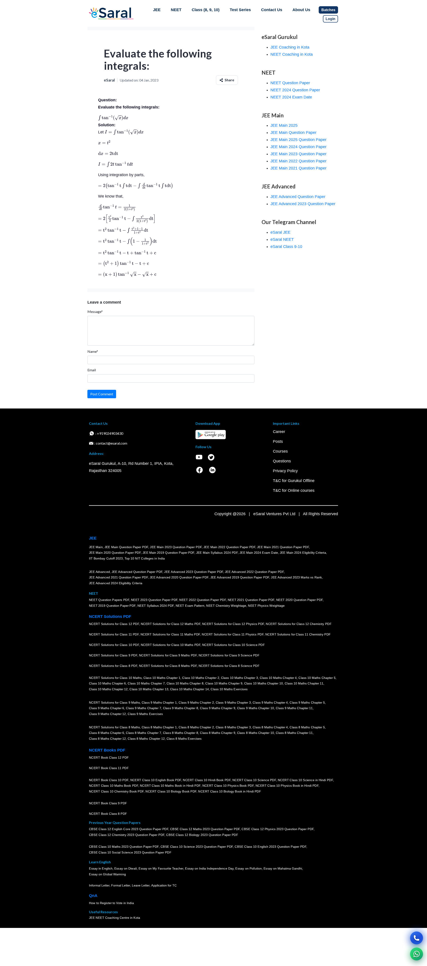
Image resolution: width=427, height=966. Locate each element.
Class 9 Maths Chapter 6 (106, 708)
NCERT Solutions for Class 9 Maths (114, 702)
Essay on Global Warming (107, 874)
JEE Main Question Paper (293, 132)
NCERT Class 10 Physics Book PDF (228, 785)
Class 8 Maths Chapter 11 (294, 733)
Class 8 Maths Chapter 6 (106, 733)
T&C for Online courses (293, 490)
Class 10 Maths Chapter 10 (263, 683)
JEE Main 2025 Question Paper (298, 139)
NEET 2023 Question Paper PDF (154, 600)
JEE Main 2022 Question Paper (298, 161)
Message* (95, 311)
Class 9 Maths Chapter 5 (307, 702)
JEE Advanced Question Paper (297, 196)
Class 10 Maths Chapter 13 (148, 689)
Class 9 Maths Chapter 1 (159, 702)
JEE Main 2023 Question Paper (298, 154)
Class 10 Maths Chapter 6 (107, 683)
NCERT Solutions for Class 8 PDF (113, 666)
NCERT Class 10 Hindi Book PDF (206, 780)
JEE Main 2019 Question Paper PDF (168, 552)
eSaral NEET (282, 239)
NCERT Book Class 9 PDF (108, 803)
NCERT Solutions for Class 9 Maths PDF (168, 655)
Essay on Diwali (125, 868)
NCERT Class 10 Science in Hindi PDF (305, 780)
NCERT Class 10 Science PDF (254, 780)
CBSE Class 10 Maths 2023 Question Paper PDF (124, 846)
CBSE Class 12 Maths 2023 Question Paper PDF (205, 829)
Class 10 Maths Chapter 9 (223, 683)
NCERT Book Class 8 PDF (108, 813)
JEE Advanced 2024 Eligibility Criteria (115, 583)
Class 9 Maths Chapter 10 (255, 708)
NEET (176, 10)
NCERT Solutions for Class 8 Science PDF (229, 666)
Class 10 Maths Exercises (229, 689)
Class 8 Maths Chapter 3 (233, 727)
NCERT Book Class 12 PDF (109, 757)
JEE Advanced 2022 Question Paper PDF (254, 572)
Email (91, 370)
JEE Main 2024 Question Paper (298, 147)
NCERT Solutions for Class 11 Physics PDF (233, 634)
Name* (92, 351)
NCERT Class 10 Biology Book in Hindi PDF (229, 791)
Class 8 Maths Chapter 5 (307, 727)
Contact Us (271, 10)
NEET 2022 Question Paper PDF (202, 600)
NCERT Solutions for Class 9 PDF (113, 655)
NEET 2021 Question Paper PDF (251, 600)
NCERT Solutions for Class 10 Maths (115, 678)
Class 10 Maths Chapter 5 (316, 678)
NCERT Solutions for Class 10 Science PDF (233, 645)
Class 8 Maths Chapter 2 (196, 727)
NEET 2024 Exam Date (291, 97)
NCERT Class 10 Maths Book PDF (113, 785)
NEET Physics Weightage (266, 605)
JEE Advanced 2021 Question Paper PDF (118, 577)
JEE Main (96, 547)
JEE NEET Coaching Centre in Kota (114, 917)
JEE (157, 10)
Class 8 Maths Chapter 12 (107, 738)
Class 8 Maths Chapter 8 (180, 733)
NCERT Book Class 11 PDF (109, 768)
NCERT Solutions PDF (110, 616)
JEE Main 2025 (284, 125)
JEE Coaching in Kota (289, 47)
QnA (93, 895)
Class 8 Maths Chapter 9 (217, 733)
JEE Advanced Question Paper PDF (137, 572)
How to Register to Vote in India (111, 903)
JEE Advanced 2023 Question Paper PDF (193, 572)
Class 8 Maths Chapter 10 (255, 733)
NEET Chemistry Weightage (226, 605)
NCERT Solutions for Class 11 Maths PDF (170, 634)
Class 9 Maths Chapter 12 (107, 714)
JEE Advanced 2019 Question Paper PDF (239, 577)
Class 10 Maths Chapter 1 (161, 678)
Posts (278, 441)
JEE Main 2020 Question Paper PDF (115, 552)
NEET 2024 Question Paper (295, 90)
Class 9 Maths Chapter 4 (270, 702)
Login (330, 19)
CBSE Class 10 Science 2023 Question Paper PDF (197, 846)
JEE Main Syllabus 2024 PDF (217, 552)
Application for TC (164, 885)
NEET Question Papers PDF (109, 600)
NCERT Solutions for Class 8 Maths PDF (168, 666)
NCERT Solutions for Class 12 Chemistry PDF (298, 624)
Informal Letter (99, 885)
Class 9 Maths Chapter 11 (294, 708)
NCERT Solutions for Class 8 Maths (114, 727)
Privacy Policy (285, 471)
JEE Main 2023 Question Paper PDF (176, 547)
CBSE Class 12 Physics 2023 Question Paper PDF (278, 829)
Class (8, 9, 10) (206, 10)
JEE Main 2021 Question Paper (298, 168)
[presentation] (113, 118)
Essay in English (101, 868)
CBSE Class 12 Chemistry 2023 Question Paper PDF (126, 835)
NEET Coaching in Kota (291, 54)
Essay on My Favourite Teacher (161, 868)
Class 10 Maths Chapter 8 (185, 683)
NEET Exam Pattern (190, 605)
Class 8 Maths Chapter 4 (270, 727)
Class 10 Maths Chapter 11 (304, 683)
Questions (282, 461)
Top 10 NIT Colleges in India (145, 558)
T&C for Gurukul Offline (293, 480)
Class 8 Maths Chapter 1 (159, 727)
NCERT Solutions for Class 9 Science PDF (229, 655)
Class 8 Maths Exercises (184, 738)
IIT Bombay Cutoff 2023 (106, 558)
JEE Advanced (99, 572)
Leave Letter (140, 885)
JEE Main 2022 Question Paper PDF (229, 547)
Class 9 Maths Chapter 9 (217, 708)
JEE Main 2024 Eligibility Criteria (303, 552)
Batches (328, 10)
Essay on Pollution (248, 868)
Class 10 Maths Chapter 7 (146, 683)
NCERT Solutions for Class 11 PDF (114, 634)
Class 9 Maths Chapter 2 (196, 702)
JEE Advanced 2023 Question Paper (302, 204)
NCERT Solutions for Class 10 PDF (114, 645)
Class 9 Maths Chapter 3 (233, 702)
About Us (301, 10)
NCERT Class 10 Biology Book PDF (170, 791)
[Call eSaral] (416, 937)
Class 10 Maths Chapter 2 (200, 678)
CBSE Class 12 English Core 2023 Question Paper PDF (128, 829)
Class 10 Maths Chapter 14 (189, 689)
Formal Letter (120, 885)
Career (279, 431)
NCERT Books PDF (107, 750)
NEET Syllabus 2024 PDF (155, 605)
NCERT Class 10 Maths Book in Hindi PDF (170, 785)
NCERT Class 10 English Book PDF (155, 780)
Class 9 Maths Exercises (145, 714)
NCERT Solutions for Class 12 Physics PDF (233, 624)
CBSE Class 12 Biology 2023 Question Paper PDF (202, 835)
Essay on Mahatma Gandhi (283, 868)
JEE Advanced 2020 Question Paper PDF (179, 577)
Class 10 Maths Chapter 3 (239, 678)
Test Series (240, 10)
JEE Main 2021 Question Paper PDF (283, 547)
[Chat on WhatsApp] (416, 954)
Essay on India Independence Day (209, 868)
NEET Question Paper (290, 83)
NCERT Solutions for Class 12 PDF (114, 624)
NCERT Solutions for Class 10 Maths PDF (170, 645)
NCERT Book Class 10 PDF (109, 780)
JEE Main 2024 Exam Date (259, 552)
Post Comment (101, 394)
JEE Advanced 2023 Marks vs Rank (296, 577)
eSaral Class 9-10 (286, 246)
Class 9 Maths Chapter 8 (180, 708)
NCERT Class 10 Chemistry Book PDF (116, 791)
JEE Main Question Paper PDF (126, 547)
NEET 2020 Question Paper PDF (299, 600)
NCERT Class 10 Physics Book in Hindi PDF (287, 785)
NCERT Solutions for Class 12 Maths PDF (170, 624)
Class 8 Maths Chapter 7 (143, 733)
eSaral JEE (280, 232)
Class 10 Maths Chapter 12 (108, 689)
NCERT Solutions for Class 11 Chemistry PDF (298, 634)
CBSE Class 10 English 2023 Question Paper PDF (270, 846)
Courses (280, 451)
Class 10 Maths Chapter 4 (278, 678)
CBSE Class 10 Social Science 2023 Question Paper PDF (130, 852)
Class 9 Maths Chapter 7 (143, 708)
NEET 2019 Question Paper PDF (112, 605)
